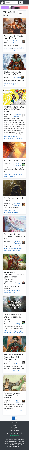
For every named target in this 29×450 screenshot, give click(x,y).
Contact (14, 425)
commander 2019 (18, 48)
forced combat (8, 50)
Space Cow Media (14, 435)
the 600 (18, 371)
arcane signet (18, 138)
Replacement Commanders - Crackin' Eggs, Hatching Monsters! (14, 275)
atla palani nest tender (10, 291)
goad (15, 50)
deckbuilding (20, 333)
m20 (20, 174)
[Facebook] (11, 433)
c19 (5, 83)
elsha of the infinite (14, 250)
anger (15, 331)
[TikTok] (21, 433)
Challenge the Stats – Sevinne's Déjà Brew (13, 73)
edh (17, 174)
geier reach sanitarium (11, 85)
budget (20, 331)
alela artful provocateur (11, 136)
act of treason (8, 331)
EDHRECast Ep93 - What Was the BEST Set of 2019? (14, 109)
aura (5, 248)
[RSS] (18, 433)
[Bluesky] (7, 433)
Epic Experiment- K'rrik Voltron (13, 199)
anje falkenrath (8, 138)
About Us (14, 422)
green (20, 50)
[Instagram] (14, 433)
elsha (5, 250)
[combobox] (11, 2)
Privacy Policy (14, 428)
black (5, 411)
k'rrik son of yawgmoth (11, 212)
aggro (6, 48)
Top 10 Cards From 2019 (14, 160)
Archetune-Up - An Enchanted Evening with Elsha (14, 236)
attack (10, 48)
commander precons (10, 413)
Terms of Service (14, 430)
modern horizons (9, 176)
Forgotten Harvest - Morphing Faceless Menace (12, 395)
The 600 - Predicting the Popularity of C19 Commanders (14, 356)
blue (9, 411)
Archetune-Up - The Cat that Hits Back (14, 37)
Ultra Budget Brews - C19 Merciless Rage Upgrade (13, 316)
